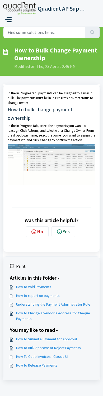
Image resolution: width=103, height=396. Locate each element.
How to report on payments (38, 295)
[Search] (92, 32)
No (40, 231)
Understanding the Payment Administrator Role (53, 304)
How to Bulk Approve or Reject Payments (48, 347)
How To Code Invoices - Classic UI (42, 356)
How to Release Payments (36, 365)
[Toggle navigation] (8, 19)
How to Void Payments (33, 286)
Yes (66, 231)
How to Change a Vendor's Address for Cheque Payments (53, 316)
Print (21, 266)
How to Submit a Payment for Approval (46, 339)
